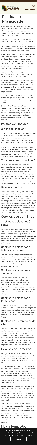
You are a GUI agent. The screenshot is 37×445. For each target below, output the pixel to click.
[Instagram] (34, 6)
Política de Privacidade (25, 435)
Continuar (18, 439)
